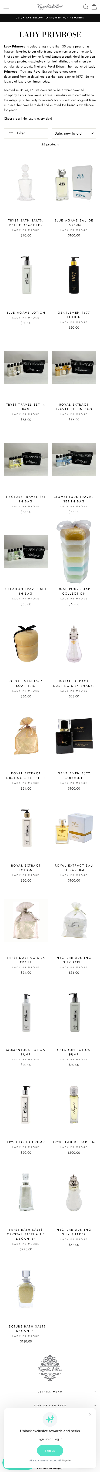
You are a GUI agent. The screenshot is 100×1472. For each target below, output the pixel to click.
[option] (50, 18)
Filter (20, 133)
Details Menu (50, 1391)
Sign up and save (50, 1405)
